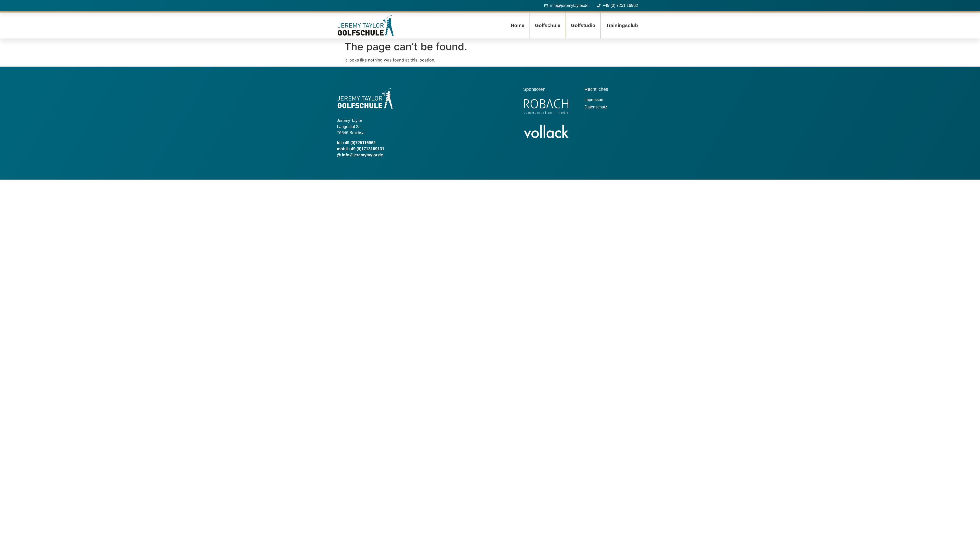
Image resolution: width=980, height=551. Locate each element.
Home (517, 25)
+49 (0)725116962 (359, 143)
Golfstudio (583, 25)
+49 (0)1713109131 (366, 149)
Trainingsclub (622, 25)
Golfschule (547, 25)
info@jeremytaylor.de (362, 155)
